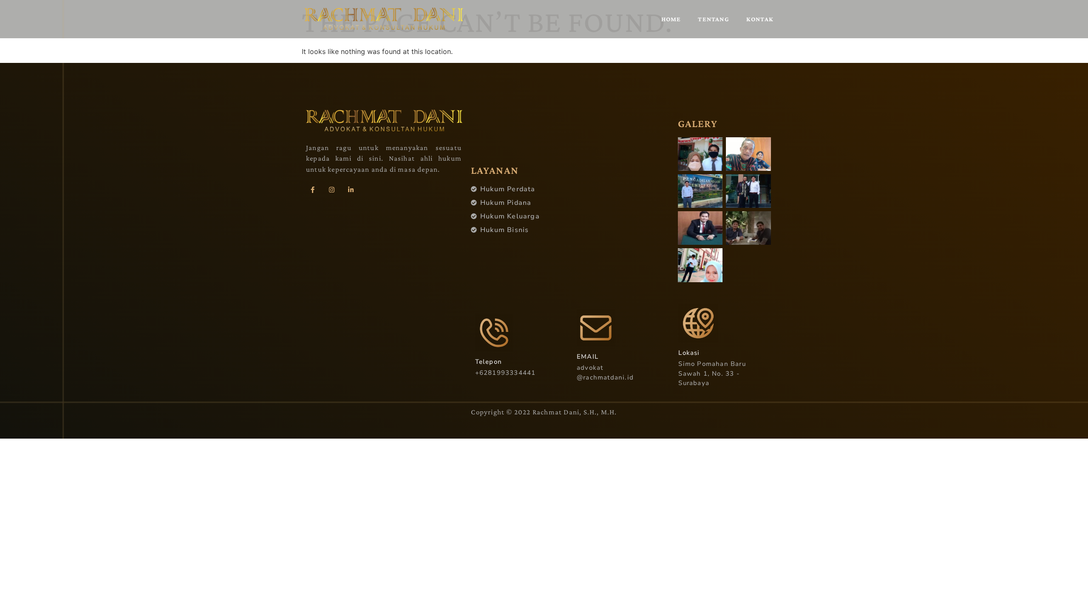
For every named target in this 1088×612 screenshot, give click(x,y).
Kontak (760, 19)
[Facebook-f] (312, 189)
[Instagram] (331, 189)
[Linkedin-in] (350, 189)
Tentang (713, 19)
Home (671, 19)
